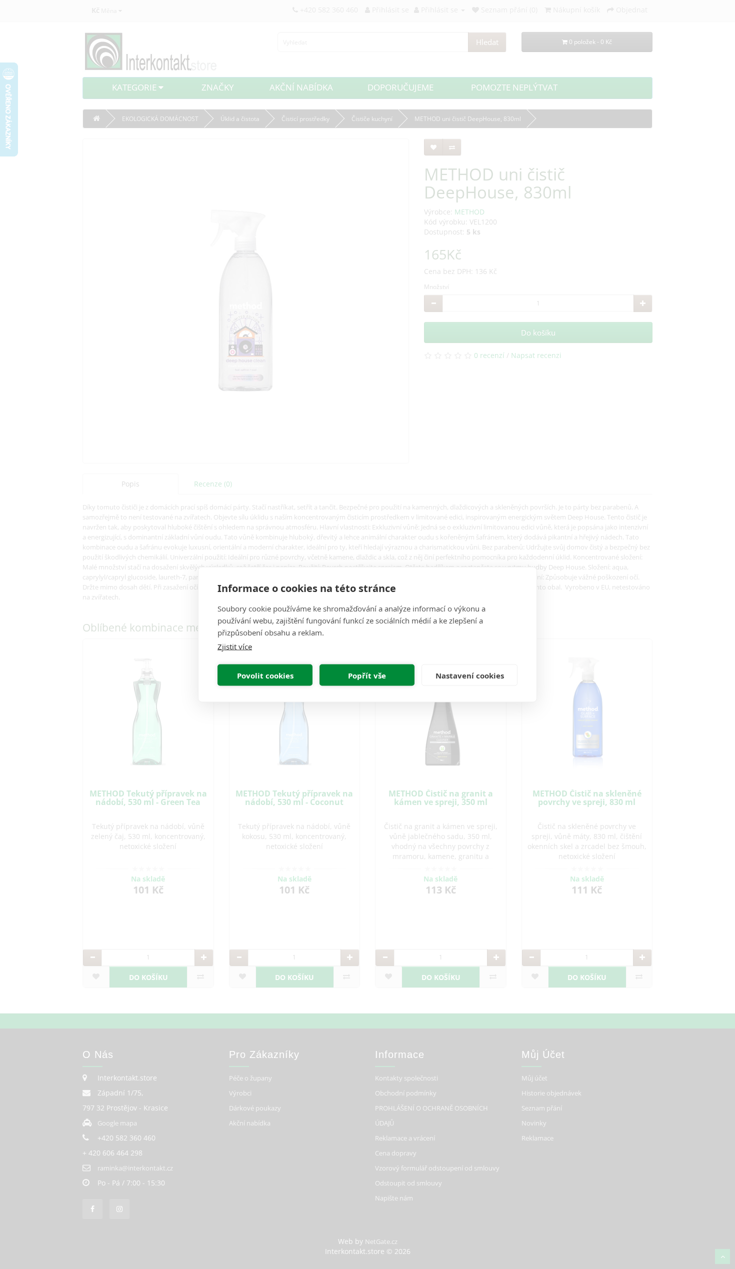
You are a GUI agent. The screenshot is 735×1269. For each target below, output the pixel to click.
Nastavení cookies (470, 675)
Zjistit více (235, 647)
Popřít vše (367, 675)
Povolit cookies (265, 675)
